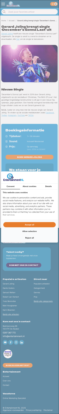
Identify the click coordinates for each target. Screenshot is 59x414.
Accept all (29, 225)
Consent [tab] (11, 186)
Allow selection (29, 231)
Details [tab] (48, 186)
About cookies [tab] (29, 186)
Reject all (29, 238)
